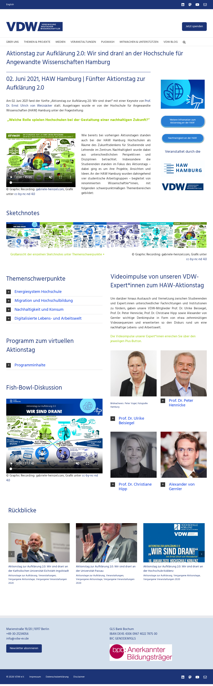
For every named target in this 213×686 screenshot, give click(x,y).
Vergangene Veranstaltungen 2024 (26, 575)
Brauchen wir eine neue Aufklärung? (31, 566)
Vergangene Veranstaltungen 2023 (105, 577)
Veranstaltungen (182, 584)
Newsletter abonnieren (24, 657)
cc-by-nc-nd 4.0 (24, 194)
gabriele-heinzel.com (50, 189)
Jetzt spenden (194, 26)
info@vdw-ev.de (17, 647)
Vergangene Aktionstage (51, 571)
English (10, 4)
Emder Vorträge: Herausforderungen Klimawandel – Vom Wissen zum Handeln (101, 569)
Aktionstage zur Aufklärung (22, 571)
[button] (184, 42)
